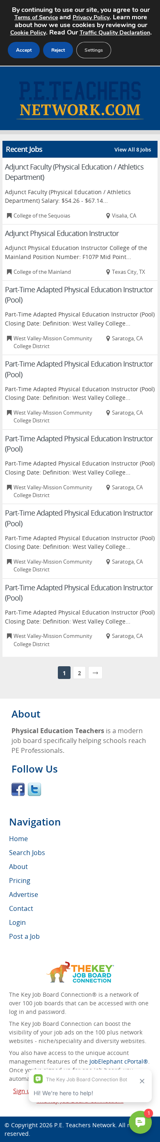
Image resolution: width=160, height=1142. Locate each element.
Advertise (23, 894)
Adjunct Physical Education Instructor (62, 233)
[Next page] (95, 672)
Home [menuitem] (18, 838)
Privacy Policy (91, 17)
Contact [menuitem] (21, 908)
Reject (58, 50)
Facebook (18, 789)
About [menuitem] (18, 866)
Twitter (34, 789)
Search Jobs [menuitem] (27, 852)
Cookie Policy (28, 33)
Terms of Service (36, 17)
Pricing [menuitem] (19, 880)
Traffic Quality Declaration (115, 33)
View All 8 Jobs (132, 149)
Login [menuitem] (17, 922)
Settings (94, 50)
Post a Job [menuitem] (24, 936)
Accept (24, 50)
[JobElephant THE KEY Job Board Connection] (80, 965)
